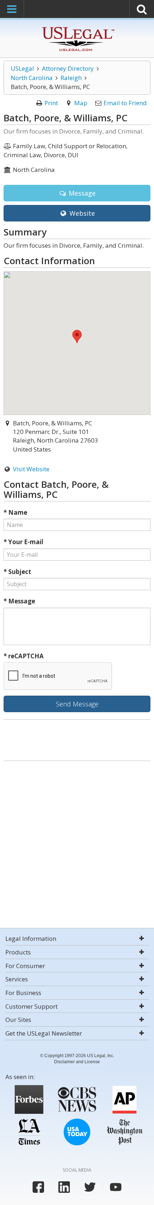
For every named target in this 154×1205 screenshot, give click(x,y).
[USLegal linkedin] (64, 1187)
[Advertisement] (77, 845)
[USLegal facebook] (38, 1187)
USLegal (22, 68)
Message (81, 193)
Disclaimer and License (77, 1061)
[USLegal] (77, 28)
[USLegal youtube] (115, 1187)
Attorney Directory (68, 68)
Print (51, 103)
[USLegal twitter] (90, 1187)
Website (81, 213)
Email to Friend (125, 103)
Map (80, 103)
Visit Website (31, 469)
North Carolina (32, 78)
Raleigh (71, 78)
